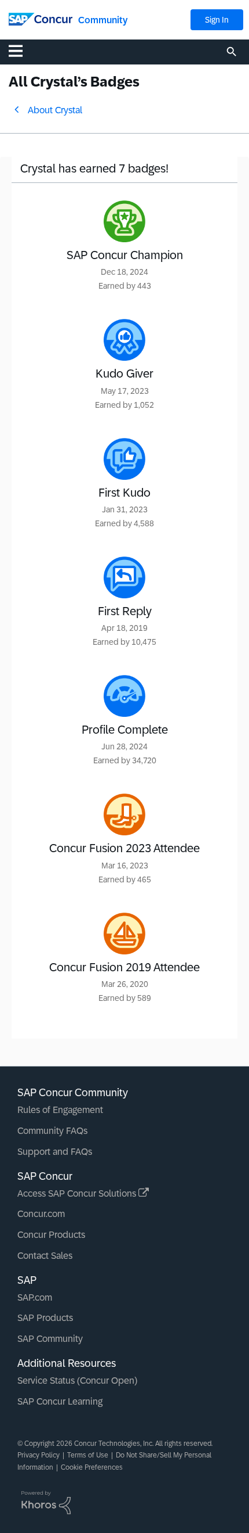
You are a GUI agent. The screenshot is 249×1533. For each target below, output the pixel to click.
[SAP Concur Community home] (40, 18)
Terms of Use (87, 1455)
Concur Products (51, 1235)
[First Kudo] (124, 459)
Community (102, 20)
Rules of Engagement (60, 1110)
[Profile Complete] (124, 696)
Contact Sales (44, 1256)
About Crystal (55, 110)
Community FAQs (52, 1131)
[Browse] (21, 50)
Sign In (217, 19)
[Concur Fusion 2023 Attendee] (124, 814)
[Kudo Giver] (124, 340)
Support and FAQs (54, 1152)
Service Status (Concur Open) (77, 1380)
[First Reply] (124, 577)
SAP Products (45, 1318)
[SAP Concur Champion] (124, 221)
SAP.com (34, 1297)
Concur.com (41, 1214)
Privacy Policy (38, 1455)
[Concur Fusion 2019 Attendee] (124, 933)
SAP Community (50, 1339)
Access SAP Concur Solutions (77, 1193)
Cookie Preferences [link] (92, 1467)
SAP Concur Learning (59, 1401)
